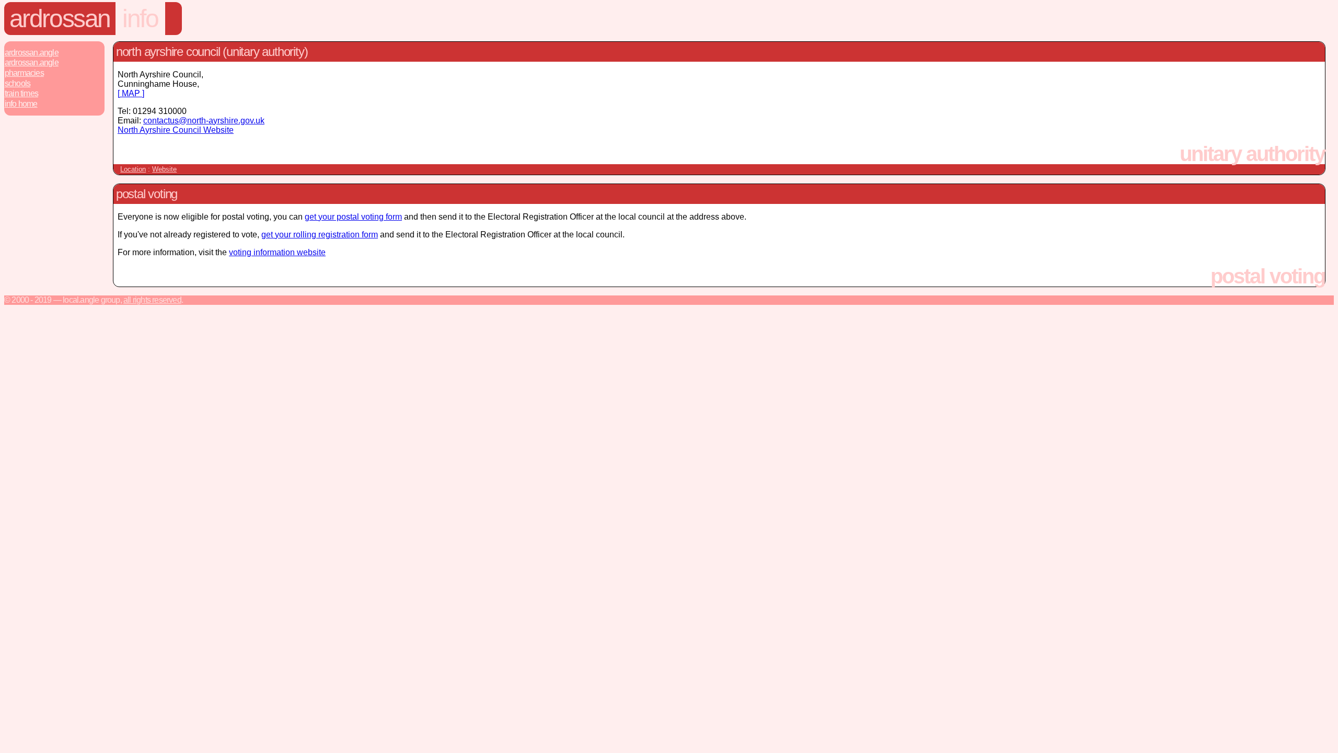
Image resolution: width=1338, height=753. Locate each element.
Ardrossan (59, 18)
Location (133, 169)
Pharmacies (24, 73)
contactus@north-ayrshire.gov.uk (203, 120)
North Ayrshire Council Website (176, 130)
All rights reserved (152, 299)
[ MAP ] (131, 93)
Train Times (21, 93)
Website (164, 169)
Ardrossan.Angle (32, 52)
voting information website (277, 252)
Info (140, 18)
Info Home (21, 103)
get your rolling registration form (319, 234)
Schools (17, 83)
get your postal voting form (353, 216)
